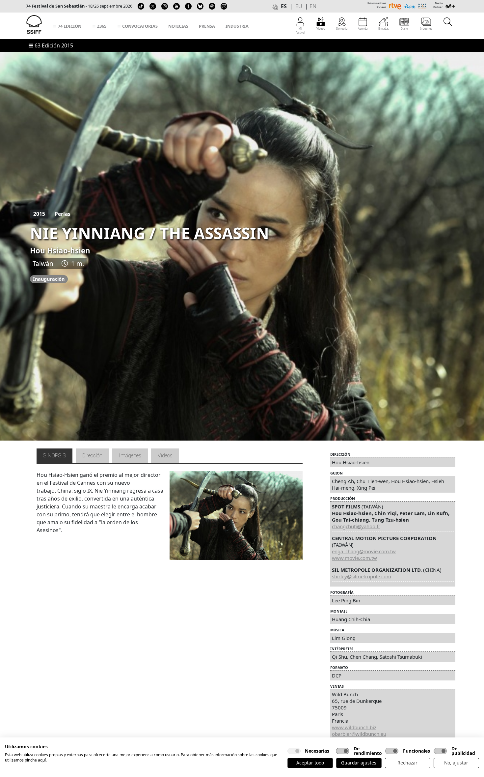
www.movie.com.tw (354, 558)
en (312, 6)
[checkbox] (294, 751)
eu (298, 6)
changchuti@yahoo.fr (356, 526)
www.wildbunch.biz (354, 727)
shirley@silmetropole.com (361, 576)
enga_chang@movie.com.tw (364, 551)
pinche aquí (35, 760)
